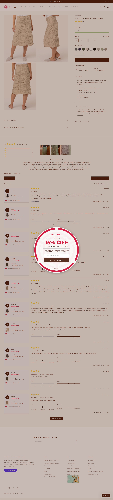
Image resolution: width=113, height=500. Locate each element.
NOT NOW (56, 268)
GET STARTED (56, 260)
